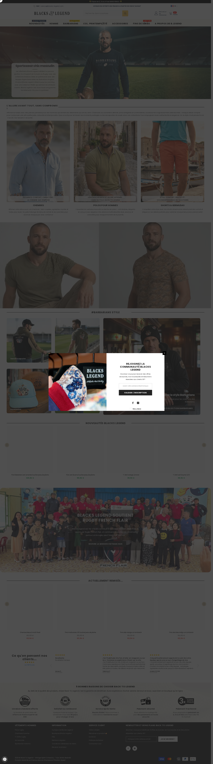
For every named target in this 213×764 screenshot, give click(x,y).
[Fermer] (164, 353)
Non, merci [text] (137, 409)
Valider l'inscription (135, 392)
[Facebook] (132, 402)
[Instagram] (138, 402)
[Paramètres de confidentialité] (5, 759)
